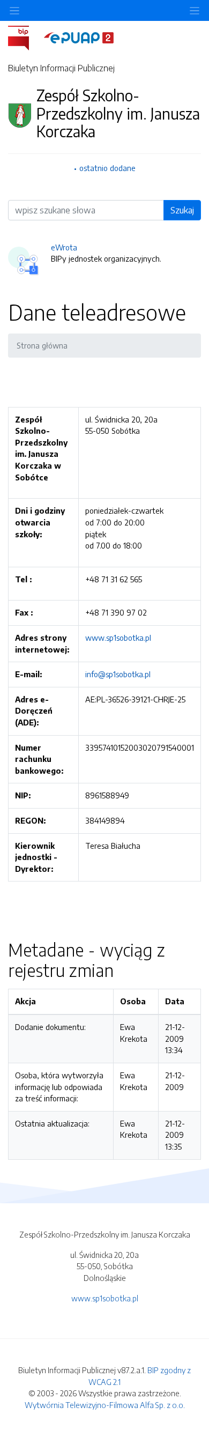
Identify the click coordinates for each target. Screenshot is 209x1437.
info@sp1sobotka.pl (118, 674)
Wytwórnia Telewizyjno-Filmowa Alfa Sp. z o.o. (105, 1405)
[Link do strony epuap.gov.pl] (79, 37)
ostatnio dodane (107, 168)
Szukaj (182, 210)
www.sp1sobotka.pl (118, 637)
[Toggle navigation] (194, 10)
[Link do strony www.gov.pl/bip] (25, 37)
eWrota (64, 247)
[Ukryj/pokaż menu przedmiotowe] (14, 10)
